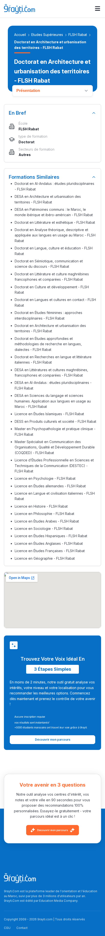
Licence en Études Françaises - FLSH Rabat (50, 551)
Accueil (20, 35)
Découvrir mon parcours (52, 830)
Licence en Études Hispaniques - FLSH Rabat (51, 536)
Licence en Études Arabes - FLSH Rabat (47, 521)
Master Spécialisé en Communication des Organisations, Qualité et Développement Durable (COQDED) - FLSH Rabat (55, 447)
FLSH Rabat (77, 35)
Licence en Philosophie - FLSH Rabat (44, 514)
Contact (22, 928)
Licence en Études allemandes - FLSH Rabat (50, 486)
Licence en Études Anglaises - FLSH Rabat (49, 543)
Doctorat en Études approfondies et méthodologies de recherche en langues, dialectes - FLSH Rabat (48, 344)
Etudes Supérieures (47, 35)
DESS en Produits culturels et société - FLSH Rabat (55, 421)
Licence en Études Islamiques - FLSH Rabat (49, 414)
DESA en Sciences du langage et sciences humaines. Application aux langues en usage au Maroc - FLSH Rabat (53, 401)
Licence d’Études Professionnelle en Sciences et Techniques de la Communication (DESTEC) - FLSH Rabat (54, 465)
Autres (25, 155)
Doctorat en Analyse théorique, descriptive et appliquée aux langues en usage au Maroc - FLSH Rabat (55, 235)
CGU (7, 928)
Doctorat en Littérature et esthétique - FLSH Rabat (55, 222)
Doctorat (26, 142)
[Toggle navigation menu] (97, 8)
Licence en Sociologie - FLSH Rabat (44, 528)
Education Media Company (58, 901)
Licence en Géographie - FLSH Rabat (45, 558)
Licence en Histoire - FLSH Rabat (41, 506)
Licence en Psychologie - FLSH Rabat (45, 478)
